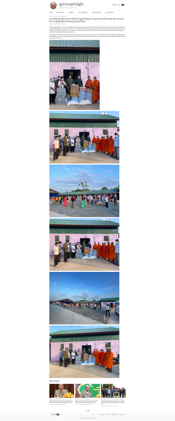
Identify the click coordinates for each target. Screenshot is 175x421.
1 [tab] (85, 410)
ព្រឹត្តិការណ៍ (62, 399)
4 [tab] (89, 410)
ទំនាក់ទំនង (107, 414)
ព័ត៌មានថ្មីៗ (60, 16)
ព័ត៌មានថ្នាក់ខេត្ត (78, 399)
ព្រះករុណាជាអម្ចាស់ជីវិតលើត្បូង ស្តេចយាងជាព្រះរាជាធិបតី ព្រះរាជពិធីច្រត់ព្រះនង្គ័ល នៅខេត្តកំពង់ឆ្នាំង (87, 401)
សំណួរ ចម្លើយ (122, 414)
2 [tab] (87, 410)
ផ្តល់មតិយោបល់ (114, 414)
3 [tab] (88, 410)
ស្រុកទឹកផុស (64, 16)
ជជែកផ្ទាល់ (101, 414)
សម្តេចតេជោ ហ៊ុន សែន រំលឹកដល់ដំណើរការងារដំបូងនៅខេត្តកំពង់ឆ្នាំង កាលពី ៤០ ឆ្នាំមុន (113, 401)
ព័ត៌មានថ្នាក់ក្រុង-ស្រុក (53, 16)
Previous (52, 396)
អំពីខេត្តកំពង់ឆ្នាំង (60, 12)
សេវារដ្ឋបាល (71, 12)
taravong (64, 24)
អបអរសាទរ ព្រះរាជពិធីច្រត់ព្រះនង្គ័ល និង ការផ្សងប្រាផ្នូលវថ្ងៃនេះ (61, 401)
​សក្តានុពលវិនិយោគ (110, 12)
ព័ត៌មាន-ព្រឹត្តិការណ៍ (82, 12)
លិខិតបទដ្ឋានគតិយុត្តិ (96, 12)
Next (123, 396)
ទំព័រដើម (51, 12)
